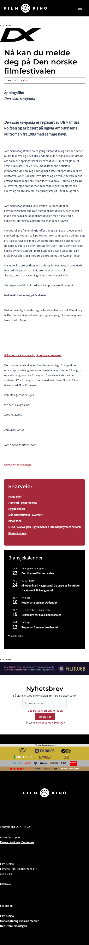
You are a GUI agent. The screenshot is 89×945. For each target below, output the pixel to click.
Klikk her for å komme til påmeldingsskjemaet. (32, 355)
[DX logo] (20, 35)
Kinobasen (15, 521)
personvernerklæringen (50, 723)
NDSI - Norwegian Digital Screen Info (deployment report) (44, 527)
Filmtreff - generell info (22, 503)
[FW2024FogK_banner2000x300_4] (44, 668)
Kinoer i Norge (17, 533)
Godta (46, 723)
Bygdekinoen (16, 509)
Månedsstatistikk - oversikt (25, 515)
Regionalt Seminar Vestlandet (40, 627)
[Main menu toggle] (80, 8)
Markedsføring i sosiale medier (19, 921)
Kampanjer (15, 496)
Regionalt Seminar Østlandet (39, 602)
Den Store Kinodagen (13, 926)
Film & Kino (7, 916)
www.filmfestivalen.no (17, 465)
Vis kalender (15, 636)
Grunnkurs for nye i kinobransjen (41, 615)
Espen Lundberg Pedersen (17, 842)
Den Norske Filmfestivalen (38, 573)
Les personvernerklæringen (45, 710)
